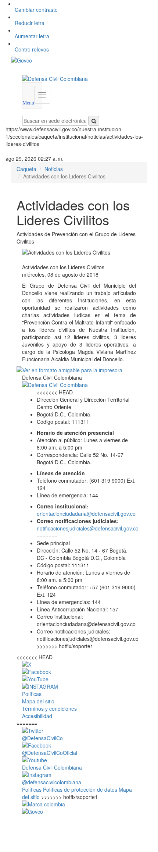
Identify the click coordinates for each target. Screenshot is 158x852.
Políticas (32, 789)
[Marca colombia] (79, 804)
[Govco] (67, 60)
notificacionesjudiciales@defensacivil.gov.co (88, 528)
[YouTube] (79, 679)
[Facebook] (79, 671)
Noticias (53, 169)
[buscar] (94, 120)
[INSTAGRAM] (79, 686)
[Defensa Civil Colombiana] (79, 78)
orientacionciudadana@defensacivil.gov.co (86, 513)
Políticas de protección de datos (81, 789)
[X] (79, 664)
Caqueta (26, 169)
